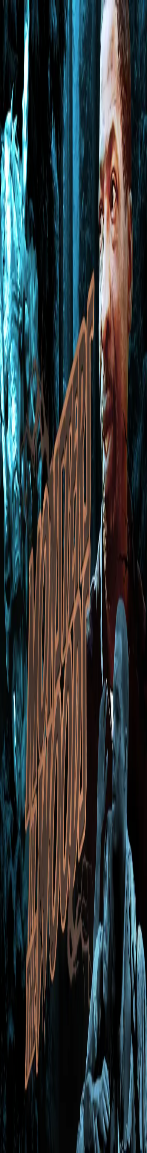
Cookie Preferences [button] (41, 1074)
